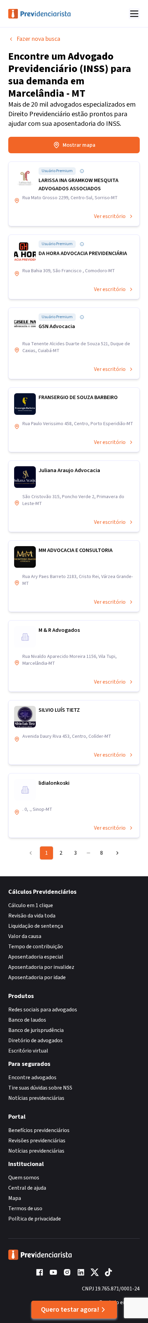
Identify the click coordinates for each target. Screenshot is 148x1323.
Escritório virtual (28, 1051)
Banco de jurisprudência (36, 1030)
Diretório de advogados (35, 1040)
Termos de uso (25, 1208)
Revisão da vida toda (31, 916)
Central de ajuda (27, 1188)
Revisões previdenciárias (36, 1141)
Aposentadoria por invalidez (41, 967)
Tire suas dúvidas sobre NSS (40, 1088)
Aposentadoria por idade (37, 977)
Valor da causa (24, 936)
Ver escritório (110, 216)
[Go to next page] (115, 853)
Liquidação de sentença (35, 926)
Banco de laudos (27, 1020)
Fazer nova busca (38, 39)
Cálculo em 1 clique (30, 905)
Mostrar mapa (79, 145)
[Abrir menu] (134, 13)
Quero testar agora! (70, 1309)
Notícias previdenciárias (36, 1098)
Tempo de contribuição (35, 946)
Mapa (14, 1198)
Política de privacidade (34, 1219)
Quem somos (23, 1178)
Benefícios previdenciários (39, 1130)
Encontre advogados (32, 1077)
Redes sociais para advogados (42, 1010)
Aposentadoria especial (35, 957)
